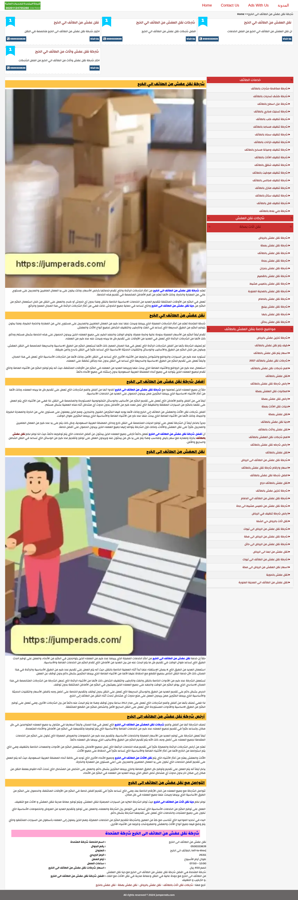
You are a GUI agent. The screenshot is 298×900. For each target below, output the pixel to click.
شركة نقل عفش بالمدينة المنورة (268, 291)
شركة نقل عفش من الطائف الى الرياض (264, 460)
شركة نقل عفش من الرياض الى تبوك (266, 529)
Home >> (242, 14)
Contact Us (230, 5)
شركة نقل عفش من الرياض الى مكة (266, 536)
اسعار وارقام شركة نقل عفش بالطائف (264, 467)
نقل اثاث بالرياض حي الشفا (272, 521)
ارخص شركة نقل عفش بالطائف (269, 383)
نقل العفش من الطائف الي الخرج (267, 22)
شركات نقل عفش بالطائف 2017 (268, 360)
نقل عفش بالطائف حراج (274, 483)
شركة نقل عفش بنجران (274, 268)
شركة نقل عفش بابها (275, 314)
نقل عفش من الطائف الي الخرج (76, 22)
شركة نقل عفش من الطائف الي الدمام (264, 498)
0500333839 (17, 39)
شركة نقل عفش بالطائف (272, 253)
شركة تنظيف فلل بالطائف (272, 203)
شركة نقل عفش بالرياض (273, 237)
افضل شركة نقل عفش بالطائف (269, 475)
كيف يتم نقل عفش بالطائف (271, 345)
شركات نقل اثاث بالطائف (178, 885)
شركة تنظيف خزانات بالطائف (271, 142)
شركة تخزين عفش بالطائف (272, 490)
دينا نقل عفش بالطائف (274, 421)
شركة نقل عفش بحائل (274, 322)
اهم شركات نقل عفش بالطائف (269, 368)
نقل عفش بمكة (127, 885)
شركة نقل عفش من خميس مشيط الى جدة (262, 506)
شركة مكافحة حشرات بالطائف (269, 88)
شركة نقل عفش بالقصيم (272, 276)
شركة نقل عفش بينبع (274, 306)
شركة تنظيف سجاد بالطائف (271, 134)
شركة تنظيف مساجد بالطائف (270, 126)
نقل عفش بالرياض (150, 885)
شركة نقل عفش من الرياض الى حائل (266, 544)
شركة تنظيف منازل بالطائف (271, 188)
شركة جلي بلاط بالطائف (273, 211)
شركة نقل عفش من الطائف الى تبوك (265, 559)
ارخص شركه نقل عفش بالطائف (269, 444)
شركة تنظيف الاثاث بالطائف (271, 157)
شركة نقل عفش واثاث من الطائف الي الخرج (67, 51)
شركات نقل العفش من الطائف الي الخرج (165, 22)
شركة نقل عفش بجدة (274, 260)
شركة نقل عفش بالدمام (273, 299)
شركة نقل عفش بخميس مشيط (269, 283)
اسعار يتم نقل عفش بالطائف (270, 353)
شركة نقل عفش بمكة (274, 245)
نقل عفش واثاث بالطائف (273, 429)
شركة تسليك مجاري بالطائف (271, 111)
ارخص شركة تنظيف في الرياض (270, 513)
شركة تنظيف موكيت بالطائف (270, 172)
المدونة (283, 5)
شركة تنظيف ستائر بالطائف (271, 195)
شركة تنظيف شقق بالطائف (271, 165)
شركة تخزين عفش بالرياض (272, 337)
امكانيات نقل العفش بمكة (271, 391)
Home (207, 5)
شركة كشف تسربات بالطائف (270, 96)
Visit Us (94, 39)
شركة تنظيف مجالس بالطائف (270, 180)
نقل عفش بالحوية (277, 574)
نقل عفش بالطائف (276, 376)
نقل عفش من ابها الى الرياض (270, 551)
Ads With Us (258, 5)
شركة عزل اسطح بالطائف (272, 103)
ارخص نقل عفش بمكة (274, 398)
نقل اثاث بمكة (250, 227)
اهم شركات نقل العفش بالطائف (268, 437)
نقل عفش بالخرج (106, 885)
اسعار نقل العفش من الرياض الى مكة (265, 567)
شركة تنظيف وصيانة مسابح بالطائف (266, 149)
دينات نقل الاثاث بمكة (275, 406)
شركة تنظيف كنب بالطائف (272, 119)
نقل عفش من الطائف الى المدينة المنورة (263, 582)
